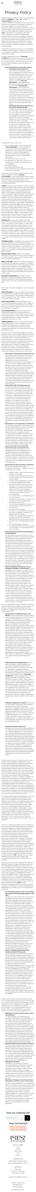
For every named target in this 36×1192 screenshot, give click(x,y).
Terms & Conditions (18, 1183)
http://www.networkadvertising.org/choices (16, 851)
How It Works (18, 1151)
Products (18, 1149)
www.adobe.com (8, 211)
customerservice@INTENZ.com (15, 965)
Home (18, 1147)
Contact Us (18, 1155)
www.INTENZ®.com (8, 22)
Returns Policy (18, 1185)
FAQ (18, 1153)
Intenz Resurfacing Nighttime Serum (18, 1163)
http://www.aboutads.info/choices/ (12, 884)
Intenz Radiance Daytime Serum (18, 1161)
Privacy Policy (18, 1187)
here (8, 816)
